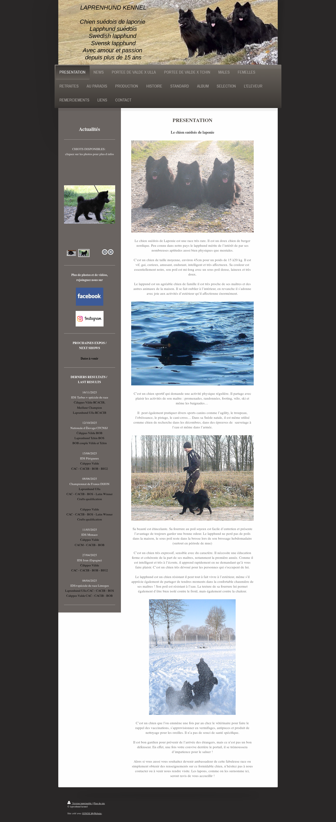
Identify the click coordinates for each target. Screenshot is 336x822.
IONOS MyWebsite (92, 813)
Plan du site (99, 803)
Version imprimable (82, 803)
